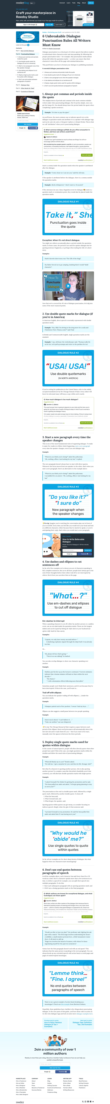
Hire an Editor (20, 1083)
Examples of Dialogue (27, 91)
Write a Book (67, 1083)
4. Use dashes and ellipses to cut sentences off (58, 80)
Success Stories (36, 1090)
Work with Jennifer (86, 422)
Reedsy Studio (67, 1081)
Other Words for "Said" (27, 88)
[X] (83, 1102)
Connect (62, 3)
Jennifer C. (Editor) (52, 404)
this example (65, 1004)
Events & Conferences (54, 1088)
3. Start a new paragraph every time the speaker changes (61, 77)
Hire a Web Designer (22, 1094)
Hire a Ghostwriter (21, 1090)
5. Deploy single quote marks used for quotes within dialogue (62, 83)
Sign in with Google (29, 24)
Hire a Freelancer (21, 1081)
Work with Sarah (87, 916)
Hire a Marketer (20, 1088)
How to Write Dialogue (27, 51)
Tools (73, 3)
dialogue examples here (85, 1014)
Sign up (48, 24)
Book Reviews (83, 1081)
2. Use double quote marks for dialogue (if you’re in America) (62, 75)
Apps (31, 3)
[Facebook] (91, 1102)
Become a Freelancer (38, 1088)
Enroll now (88, 550)
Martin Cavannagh (54, 48)
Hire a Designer (20, 1085)
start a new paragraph (82, 446)
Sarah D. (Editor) (51, 900)
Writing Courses (52, 1085)
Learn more (58, 24)
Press (33, 1085)
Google (21, 128)
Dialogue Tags (25, 85)
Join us (91, 3)
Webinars (50, 1090)
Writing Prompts (84, 1083)
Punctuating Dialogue (28, 54)
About (84, 3)
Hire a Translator (21, 1092)
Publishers (82, 1088)
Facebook (32, 128)
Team (33, 1083)
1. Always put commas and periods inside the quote (59, 72)
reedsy (22, 2)
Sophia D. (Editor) (51, 137)
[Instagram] (85, 1102)
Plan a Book (66, 1085)
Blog (78, 3)
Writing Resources (68, 1090)
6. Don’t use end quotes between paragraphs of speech (61, 86)
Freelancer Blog (52, 1092)
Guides (44, 32)
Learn (68, 3)
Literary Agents (83, 1085)
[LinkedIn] (88, 1102)
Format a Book (67, 1088)
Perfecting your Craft (54, 32)
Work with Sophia (86, 155)
